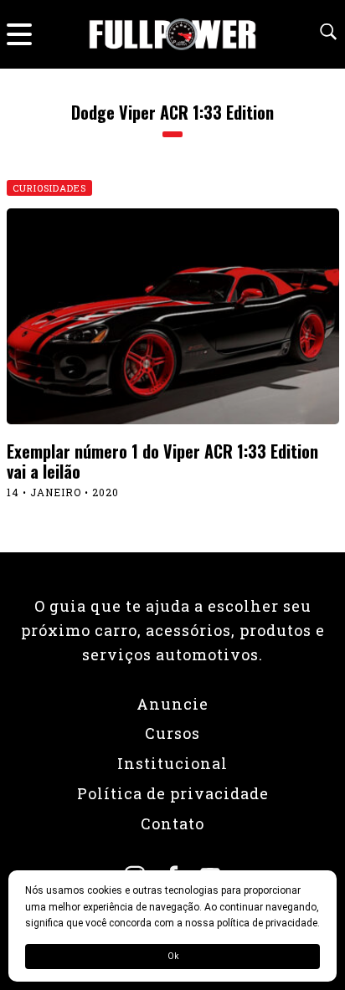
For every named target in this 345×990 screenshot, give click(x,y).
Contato (172, 823)
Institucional (172, 763)
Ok (172, 956)
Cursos (172, 733)
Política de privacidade (173, 793)
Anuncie (172, 704)
